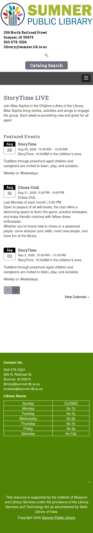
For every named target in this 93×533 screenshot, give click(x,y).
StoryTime (27, 144)
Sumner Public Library (58, 517)
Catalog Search (46, 65)
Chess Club (28, 187)
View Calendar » (77, 296)
